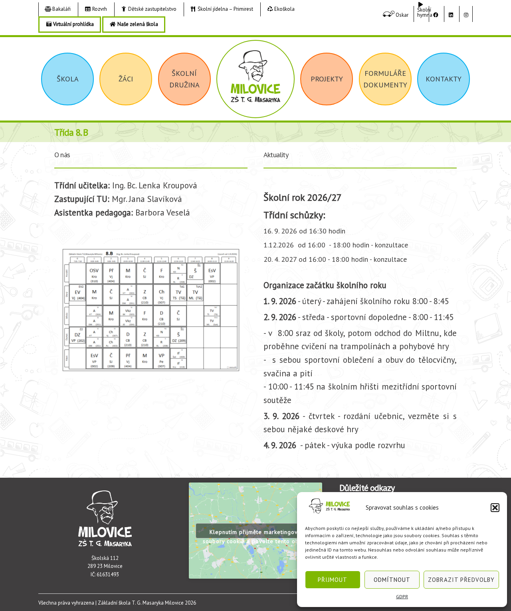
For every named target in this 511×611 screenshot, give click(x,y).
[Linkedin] (451, 15)
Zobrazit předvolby (461, 579)
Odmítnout (392, 579)
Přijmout (332, 579)
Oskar (401, 15)
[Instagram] (466, 15)
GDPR (402, 596)
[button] (495, 508)
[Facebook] (435, 15)
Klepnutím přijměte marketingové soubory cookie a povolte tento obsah (255, 533)
